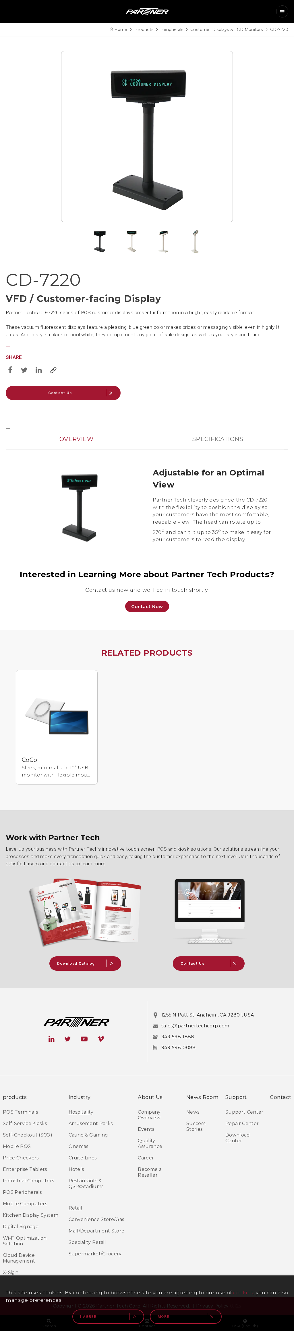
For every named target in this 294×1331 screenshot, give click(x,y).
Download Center (237, 1137)
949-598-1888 (177, 1036)
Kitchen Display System (30, 1215)
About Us (150, 1097)
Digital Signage (21, 1226)
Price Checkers (20, 1158)
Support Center (244, 1112)
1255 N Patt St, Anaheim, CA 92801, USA (207, 1015)
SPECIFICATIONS (217, 439)
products (15, 1097)
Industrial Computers (28, 1180)
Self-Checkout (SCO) (27, 1135)
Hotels (76, 1169)
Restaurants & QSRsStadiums (86, 1183)
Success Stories (195, 1126)
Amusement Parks (91, 1123)
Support (236, 1097)
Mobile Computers (25, 1203)
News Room (202, 1097)
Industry (80, 1097)
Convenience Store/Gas (96, 1219)
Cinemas (78, 1146)
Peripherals (171, 29)
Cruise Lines (83, 1158)
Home (120, 29)
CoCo (29, 759)
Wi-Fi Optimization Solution (25, 1241)
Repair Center (242, 1123)
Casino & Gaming (88, 1135)
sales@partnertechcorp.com (195, 1026)
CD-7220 (279, 29)
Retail (75, 1208)
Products (143, 29)
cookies (243, 1292)
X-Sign (10, 1272)
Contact (280, 1097)
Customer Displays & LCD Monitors (226, 29)
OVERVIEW (76, 439)
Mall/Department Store (97, 1231)
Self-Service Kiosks (25, 1123)
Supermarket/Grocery (95, 1254)
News (192, 1112)
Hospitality (81, 1112)
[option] (147, 137)
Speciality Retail (87, 1242)
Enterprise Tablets (25, 1169)
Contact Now (147, 606)
